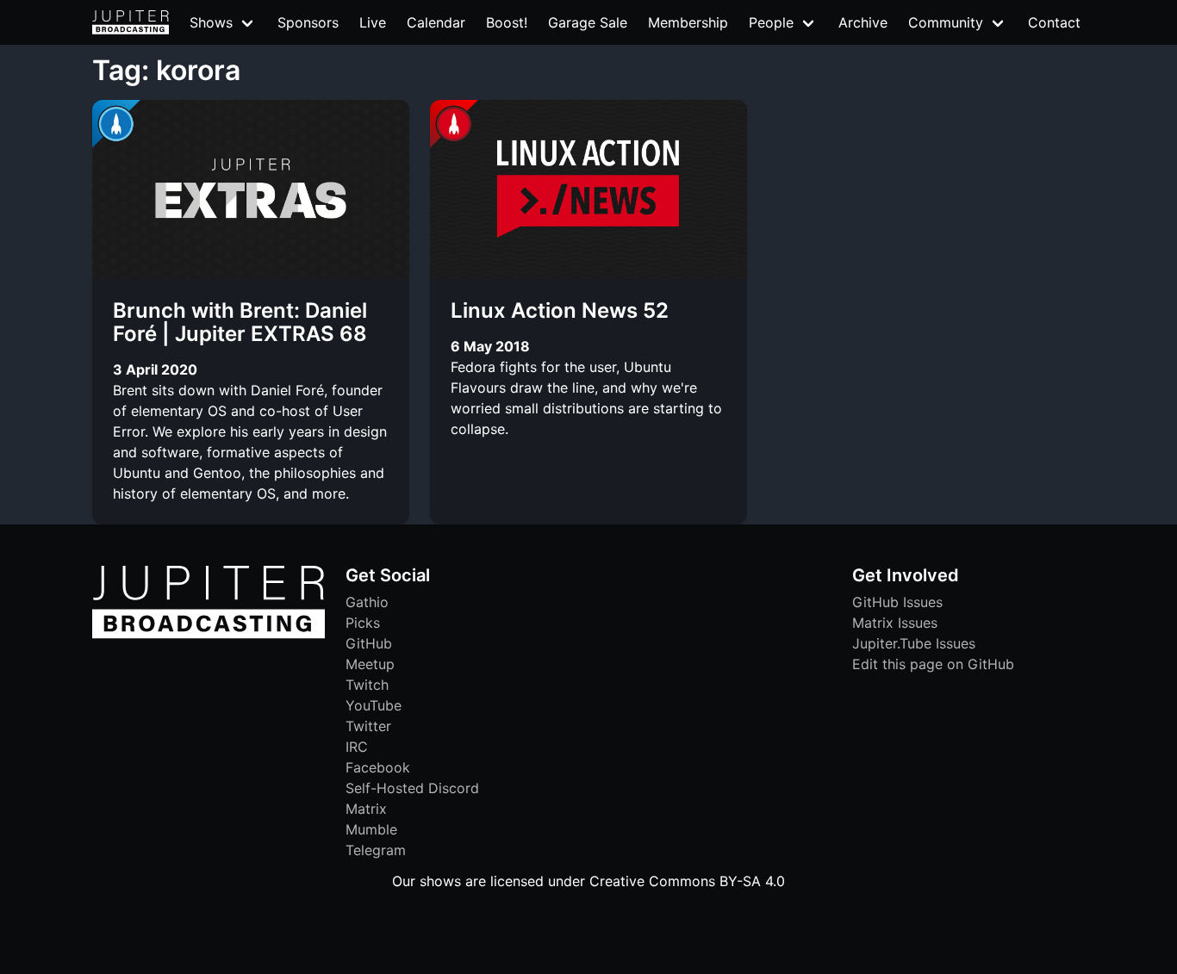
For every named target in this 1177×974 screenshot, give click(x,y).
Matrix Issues (894, 622)
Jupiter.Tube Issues (913, 643)
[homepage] (130, 22)
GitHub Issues (897, 602)
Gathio (367, 602)
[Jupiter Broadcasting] (208, 633)
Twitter (368, 726)
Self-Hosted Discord (412, 788)
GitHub (369, 643)
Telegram (376, 850)
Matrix (366, 808)
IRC (357, 746)
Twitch (367, 684)
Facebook (378, 767)
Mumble (371, 829)
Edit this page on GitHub (933, 664)
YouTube (374, 705)
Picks (363, 622)
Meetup (370, 664)
